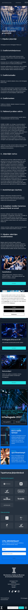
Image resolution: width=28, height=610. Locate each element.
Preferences (14, 314)
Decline (14, 310)
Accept (14, 307)
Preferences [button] (12, 302)
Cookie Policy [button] (6, 301)
